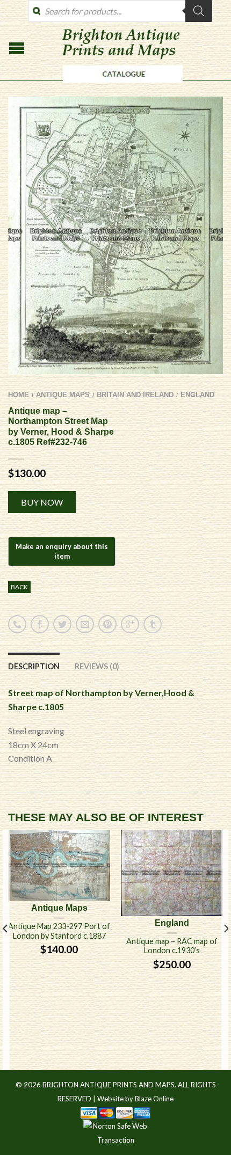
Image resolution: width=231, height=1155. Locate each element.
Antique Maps (63, 395)
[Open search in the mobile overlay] (120, 11)
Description (34, 666)
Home (18, 395)
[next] (225, 950)
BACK (19, 587)
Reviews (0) (97, 666)
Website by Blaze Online (135, 1098)
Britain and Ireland (135, 395)
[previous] (6, 950)
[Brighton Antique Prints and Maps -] (120, 85)
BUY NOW (42, 502)
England (197, 395)
